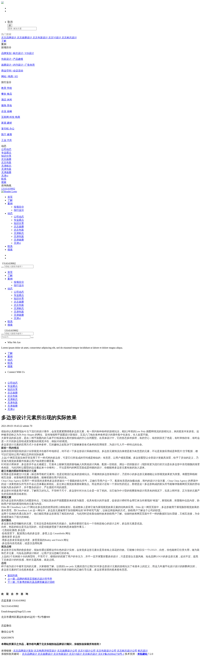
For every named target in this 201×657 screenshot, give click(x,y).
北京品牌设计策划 (23, 650)
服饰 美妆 (6, 105)
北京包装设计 (40, 37)
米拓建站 (142, 654)
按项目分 (19, 206)
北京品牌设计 (9, 37)
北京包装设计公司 (106, 650)
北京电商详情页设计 (45, 650)
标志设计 (143, 650)
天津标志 (6, 165)
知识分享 (6, 156)
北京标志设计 (69, 37)
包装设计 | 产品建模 (12, 59)
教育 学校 (6, 88)
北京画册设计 (25, 37)
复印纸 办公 (7, 128)
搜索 (3, 182)
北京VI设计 (55, 37)
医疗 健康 (6, 134)
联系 (3, 179)
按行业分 (19, 210)
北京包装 (6, 162)
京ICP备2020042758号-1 (111, 654)
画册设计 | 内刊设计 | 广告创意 (18, 64)
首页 (10, 272)
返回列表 (13, 575)
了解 (3, 40)
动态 (10, 288)
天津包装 (6, 169)
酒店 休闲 (6, 99)
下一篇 (31, 582)
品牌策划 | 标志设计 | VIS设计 (17, 53)
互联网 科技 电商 (10, 117)
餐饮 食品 (6, 93)
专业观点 (6, 152)
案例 (10, 278)
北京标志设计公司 (127, 650)
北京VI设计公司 (87, 650)
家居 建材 (6, 122)
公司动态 (6, 149)
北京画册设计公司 (67, 650)
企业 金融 (6, 111)
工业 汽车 (6, 140)
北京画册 (6, 159)
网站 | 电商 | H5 (9, 76)
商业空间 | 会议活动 (12, 70)
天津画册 (6, 172)
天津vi (4, 175)
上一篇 (30, 578)
